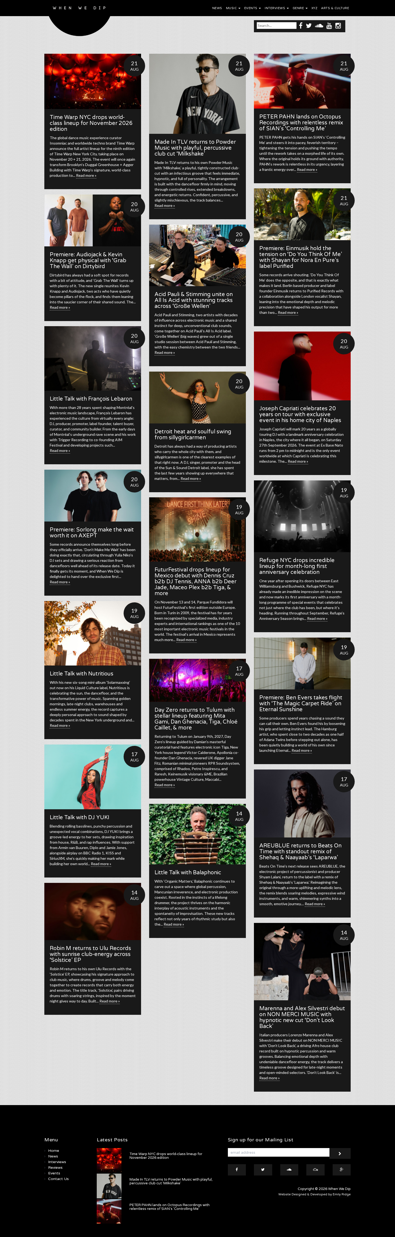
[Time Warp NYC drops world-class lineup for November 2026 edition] (92, 81)
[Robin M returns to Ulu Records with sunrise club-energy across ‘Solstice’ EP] (92, 911)
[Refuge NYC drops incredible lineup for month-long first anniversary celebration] (302, 516)
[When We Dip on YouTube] (329, 25)
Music (232, 8)
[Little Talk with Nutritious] (92, 633)
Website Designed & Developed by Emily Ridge (314, 1194)
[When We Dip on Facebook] (300, 25)
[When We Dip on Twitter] (308, 25)
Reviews (55, 1167)
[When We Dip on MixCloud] (315, 1169)
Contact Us (58, 1179)
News (217, 8)
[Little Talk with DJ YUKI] (92, 777)
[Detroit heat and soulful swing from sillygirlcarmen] (197, 397)
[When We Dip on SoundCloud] (319, 25)
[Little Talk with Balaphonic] (197, 834)
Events (251, 8)
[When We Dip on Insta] (338, 25)
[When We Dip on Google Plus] (342, 1169)
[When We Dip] (79, 19)
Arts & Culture (335, 8)
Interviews (275, 8)
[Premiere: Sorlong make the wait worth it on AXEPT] (92, 496)
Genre (299, 8)
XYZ (314, 8)
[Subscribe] (340, 1153)
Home (53, 1150)
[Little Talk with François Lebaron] (92, 358)
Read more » (86, 175)
